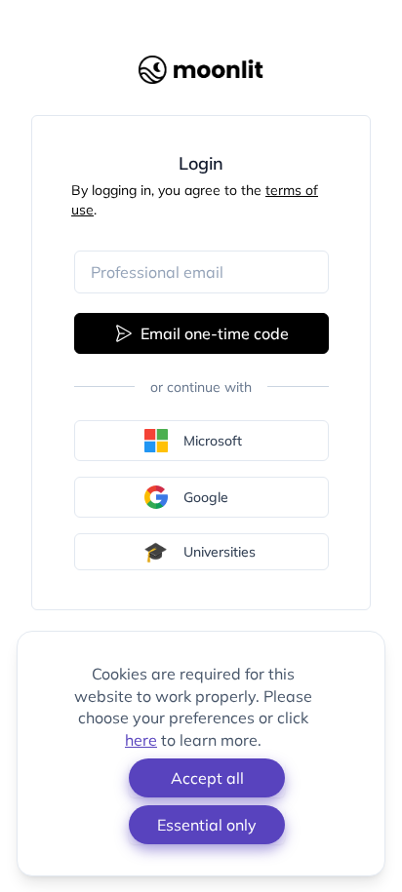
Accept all (207, 778)
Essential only (207, 824)
